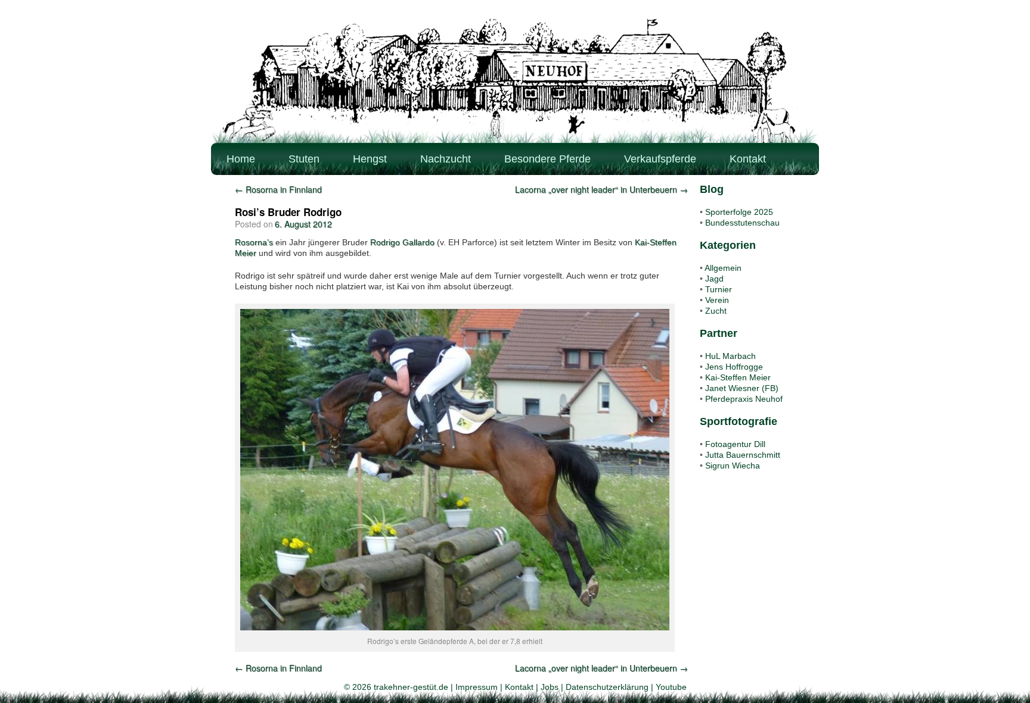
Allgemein (723, 268)
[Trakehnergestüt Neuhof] (515, 80)
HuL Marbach (730, 356)
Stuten (303, 159)
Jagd (714, 278)
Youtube (671, 687)
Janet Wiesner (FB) (741, 388)
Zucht (716, 310)
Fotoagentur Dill (735, 444)
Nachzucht (445, 159)
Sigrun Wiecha (732, 465)
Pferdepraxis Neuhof (744, 399)
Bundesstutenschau (742, 222)
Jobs (550, 687)
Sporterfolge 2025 (739, 212)
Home (241, 159)
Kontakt (748, 159)
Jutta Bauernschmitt (742, 455)
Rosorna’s (254, 242)
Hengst (370, 159)
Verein (717, 300)
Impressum (476, 687)
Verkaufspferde (660, 159)
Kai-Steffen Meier (738, 377)
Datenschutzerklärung (607, 687)
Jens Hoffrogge (734, 366)
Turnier (718, 289)
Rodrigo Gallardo (402, 242)
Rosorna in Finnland (278, 189)
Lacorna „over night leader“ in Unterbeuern (601, 189)
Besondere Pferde (547, 159)
